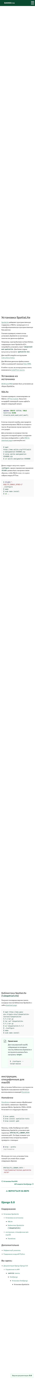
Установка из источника (14, 1218)
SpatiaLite (5, 322)
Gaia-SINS (27, 364)
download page (11, 1005)
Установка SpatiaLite (11, 1214)
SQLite (10, 1221)
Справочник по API (13, 1269)
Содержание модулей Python (14, 1254)
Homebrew (25, 1092)
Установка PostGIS (10, 1181)
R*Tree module (13, 399)
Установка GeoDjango (20, 1281)
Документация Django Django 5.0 (16, 1266)
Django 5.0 (8, 1202)
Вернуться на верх (18, 1191)
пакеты (14, 1273)
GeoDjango (14, 1277)
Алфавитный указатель (12, 1250)
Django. (9, 3)
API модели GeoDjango (23, 1184)
